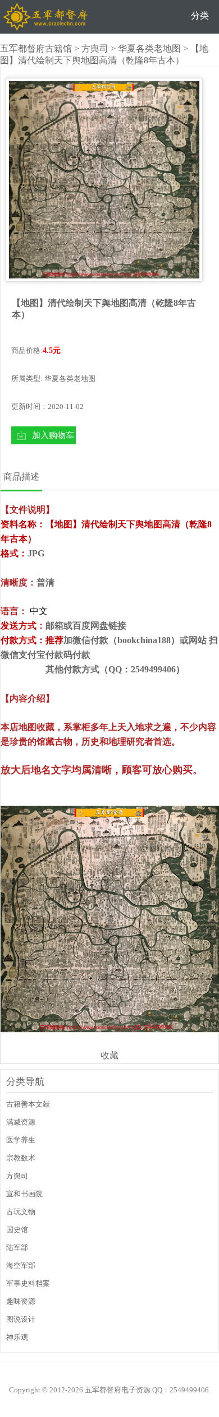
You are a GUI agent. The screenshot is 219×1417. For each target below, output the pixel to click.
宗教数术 (20, 1158)
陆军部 (17, 1247)
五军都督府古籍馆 (36, 48)
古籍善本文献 (28, 1104)
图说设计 (20, 1319)
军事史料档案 (28, 1283)
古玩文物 (20, 1211)
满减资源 (20, 1122)
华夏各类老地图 (149, 48)
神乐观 (17, 1337)
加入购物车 (53, 435)
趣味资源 (20, 1301)
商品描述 (21, 476)
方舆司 (94, 48)
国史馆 (17, 1229)
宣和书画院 (24, 1194)
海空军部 (20, 1265)
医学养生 (20, 1140)
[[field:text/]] (104, 180)
